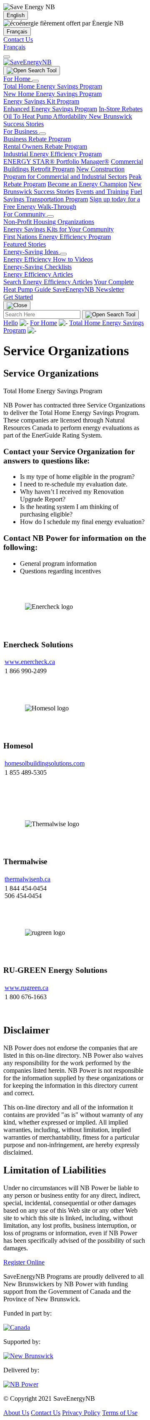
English (16, 15)
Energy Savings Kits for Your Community (58, 229)
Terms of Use (120, 1412)
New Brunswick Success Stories (72, 188)
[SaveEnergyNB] (27, 62)
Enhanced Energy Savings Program (50, 108)
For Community (25, 214)
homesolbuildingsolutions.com (45, 763)
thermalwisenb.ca (27, 879)
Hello (10, 322)
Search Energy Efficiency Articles (47, 281)
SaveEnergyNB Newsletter (88, 289)
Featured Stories (24, 244)
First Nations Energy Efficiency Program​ (57, 236)
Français (17, 31)
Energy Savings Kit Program (41, 101)
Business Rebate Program (37, 139)
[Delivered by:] (20, 1384)
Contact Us (18, 39)
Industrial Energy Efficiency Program (52, 154)
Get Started (18, 296)
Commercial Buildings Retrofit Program (73, 165)
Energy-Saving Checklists (37, 266)
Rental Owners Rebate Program (45, 146)
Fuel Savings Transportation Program (72, 195)
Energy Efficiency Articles (38, 274)
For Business (21, 131)
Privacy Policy (81, 1412)
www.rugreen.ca (26, 987)
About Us (16, 1412)
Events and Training (102, 191)
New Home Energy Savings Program (52, 93)
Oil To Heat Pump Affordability (46, 116)
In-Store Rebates (120, 108)
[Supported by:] (28, 1355)
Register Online (24, 1262)
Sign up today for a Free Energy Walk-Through (71, 203)
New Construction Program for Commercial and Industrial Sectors (65, 172)
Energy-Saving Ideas (31, 251)
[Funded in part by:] (16, 1327)
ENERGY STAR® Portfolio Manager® (56, 161)
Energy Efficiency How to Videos (48, 259)
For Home (17, 78)
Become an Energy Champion (87, 184)
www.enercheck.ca (30, 661)
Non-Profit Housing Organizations (48, 221)
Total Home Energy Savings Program (52, 86)
